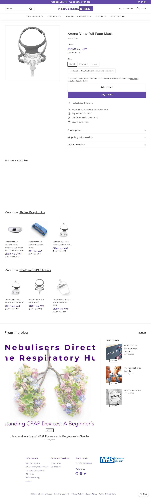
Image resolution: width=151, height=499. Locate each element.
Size (70, 59)
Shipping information (80, 137)
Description (75, 130)
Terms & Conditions (107, 494)
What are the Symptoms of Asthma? (130, 348)
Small (72, 64)
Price (70, 44)
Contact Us (117, 16)
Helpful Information (78, 16)
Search (29, 481)
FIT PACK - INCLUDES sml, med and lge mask (91, 71)
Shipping (134, 79)
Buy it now (107, 95)
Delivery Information (35, 470)
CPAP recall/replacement (37, 467)
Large (94, 64)
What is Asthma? (132, 390)
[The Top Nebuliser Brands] (114, 374)
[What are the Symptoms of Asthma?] (114, 352)
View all (142, 332)
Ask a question (76, 144)
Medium (83, 64)
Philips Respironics (32, 212)
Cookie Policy (91, 494)
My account (56, 467)
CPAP (49, 430)
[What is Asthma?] (114, 397)
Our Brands (55, 16)
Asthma (114, 360)
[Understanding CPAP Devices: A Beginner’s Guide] (50, 384)
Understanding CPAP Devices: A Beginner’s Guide (50, 436)
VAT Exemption (33, 463)
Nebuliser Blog (33, 478)
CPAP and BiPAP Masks (35, 270)
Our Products (35, 16)
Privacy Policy (77, 494)
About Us (101, 16)
